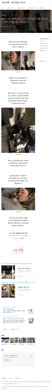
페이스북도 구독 (16, 238)
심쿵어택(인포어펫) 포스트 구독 (16, 236)
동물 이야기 (11, 8)
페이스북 (41, 125)
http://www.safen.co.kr (8, 306)
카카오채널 (4, 378)
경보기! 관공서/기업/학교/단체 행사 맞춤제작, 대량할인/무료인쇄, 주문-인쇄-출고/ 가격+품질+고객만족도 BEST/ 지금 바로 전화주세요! (14, 321)
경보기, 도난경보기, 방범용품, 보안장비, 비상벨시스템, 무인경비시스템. (14, 311)
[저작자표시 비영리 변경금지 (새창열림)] (17, 329)
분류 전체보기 (44, 38)
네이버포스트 (18, 378)
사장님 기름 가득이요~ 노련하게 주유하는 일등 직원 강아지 (16, 263)
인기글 (45, 61)
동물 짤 (43, 50)
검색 (46, 3)
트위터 (44, 125)
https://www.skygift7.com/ (9, 316)
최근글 (41, 61)
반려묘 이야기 (32, 8)
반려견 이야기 (21, 8)
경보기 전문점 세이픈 (8, 309)
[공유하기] (6, 329)
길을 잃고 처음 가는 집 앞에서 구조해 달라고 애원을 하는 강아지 (18, 282)
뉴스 (3, 8)
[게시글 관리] (8, 329)
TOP (49, 378)
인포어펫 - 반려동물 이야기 (13, 3)
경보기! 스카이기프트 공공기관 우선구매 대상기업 (14, 319)
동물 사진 (41, 8)
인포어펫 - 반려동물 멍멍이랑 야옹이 (11, 357)
